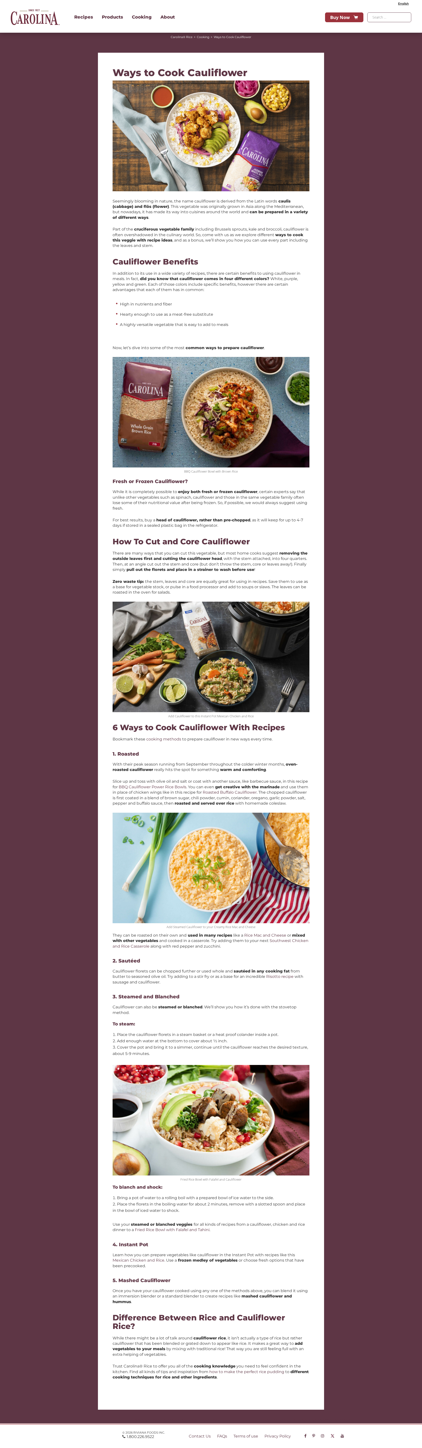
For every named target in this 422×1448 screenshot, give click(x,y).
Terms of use (245, 1436)
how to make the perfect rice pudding (246, 1371)
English (403, 3)
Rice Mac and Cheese (265, 935)
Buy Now (340, 17)
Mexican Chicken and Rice (138, 1260)
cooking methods (163, 739)
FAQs (222, 1436)
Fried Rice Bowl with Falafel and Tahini (172, 1229)
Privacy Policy (277, 1436)
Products (112, 17)
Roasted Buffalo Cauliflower (230, 792)
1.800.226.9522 (140, 1436)
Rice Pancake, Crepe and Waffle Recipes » (307, 1420)
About (167, 17)
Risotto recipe (280, 976)
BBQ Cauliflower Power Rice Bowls (152, 787)
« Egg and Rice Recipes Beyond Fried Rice (174, 1420)
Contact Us (200, 1436)
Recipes (83, 17)
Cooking (142, 17)
